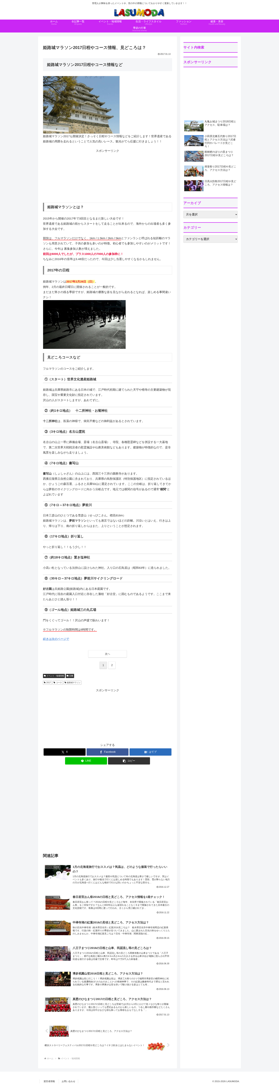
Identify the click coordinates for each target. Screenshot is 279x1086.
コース (59, 682)
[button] (129, 761)
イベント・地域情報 (55, 676)
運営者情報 (49, 1081)
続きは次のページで (56, 639)
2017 (48, 682)
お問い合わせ (68, 1081)
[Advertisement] (107, 176)
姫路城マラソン (73, 682)
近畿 (71, 676)
